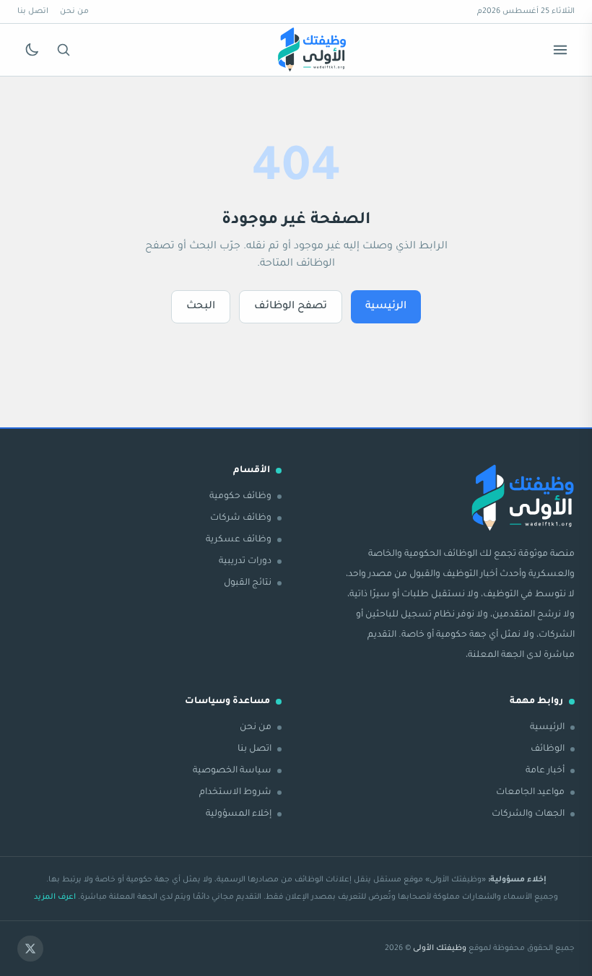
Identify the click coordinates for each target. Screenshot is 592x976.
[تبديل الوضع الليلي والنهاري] (31, 49)
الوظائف (548, 749)
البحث (200, 307)
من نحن (74, 11)
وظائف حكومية (240, 497)
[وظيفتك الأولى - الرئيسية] (312, 50)
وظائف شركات (240, 518)
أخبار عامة (545, 771)
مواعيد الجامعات (530, 793)
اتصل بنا (32, 11)
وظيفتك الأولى (439, 948)
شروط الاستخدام (235, 793)
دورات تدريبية (245, 562)
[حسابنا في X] (30, 949)
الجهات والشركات (528, 814)
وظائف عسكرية (238, 540)
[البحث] (63, 49)
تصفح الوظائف (290, 307)
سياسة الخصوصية (232, 771)
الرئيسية (385, 307)
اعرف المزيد (55, 897)
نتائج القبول (247, 583)
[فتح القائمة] (560, 49)
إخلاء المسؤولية (238, 814)
